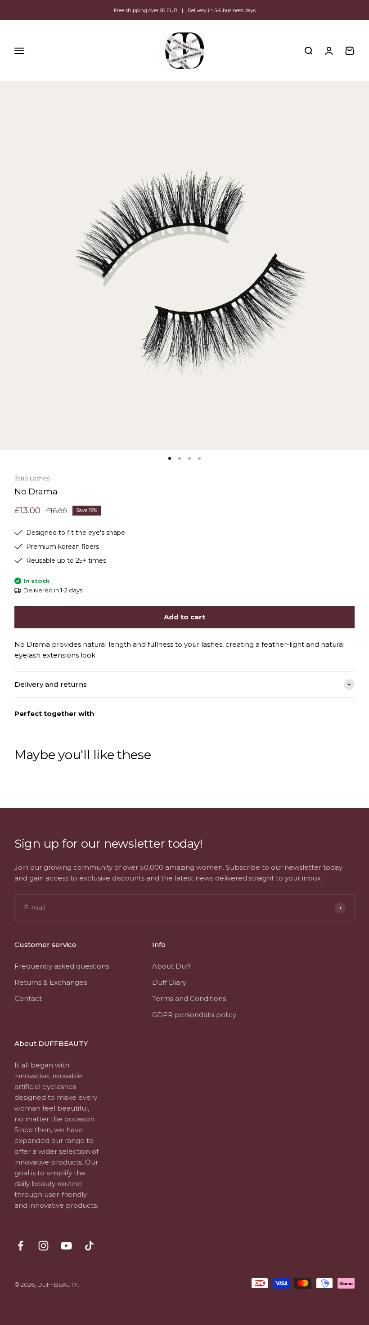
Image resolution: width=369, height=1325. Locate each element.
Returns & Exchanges (50, 982)
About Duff (171, 966)
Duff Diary (169, 982)
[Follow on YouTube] (66, 1246)
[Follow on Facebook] (20, 1246)
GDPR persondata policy (194, 1014)
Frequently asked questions (61, 966)
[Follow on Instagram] (43, 1246)
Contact (28, 998)
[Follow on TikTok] (89, 1246)
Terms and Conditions (189, 998)
